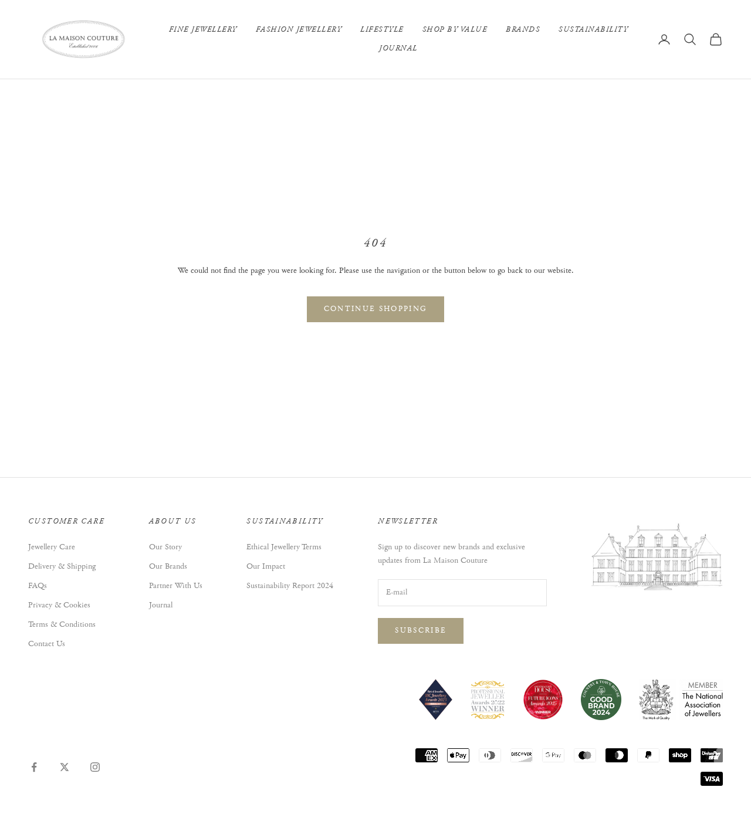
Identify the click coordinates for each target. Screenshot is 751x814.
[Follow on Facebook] (34, 767)
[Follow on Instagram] (95, 767)
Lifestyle (382, 30)
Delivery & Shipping (62, 566)
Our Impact (265, 566)
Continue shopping (376, 309)
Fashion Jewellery (299, 30)
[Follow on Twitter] (64, 767)
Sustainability (593, 30)
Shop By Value (455, 30)
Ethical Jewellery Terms (284, 547)
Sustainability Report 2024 (289, 585)
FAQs (37, 585)
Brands (523, 30)
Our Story (165, 547)
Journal (398, 48)
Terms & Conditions (62, 624)
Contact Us (46, 644)
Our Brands (168, 566)
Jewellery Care (51, 547)
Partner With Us (175, 585)
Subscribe (420, 631)
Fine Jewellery (203, 30)
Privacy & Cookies (59, 605)
